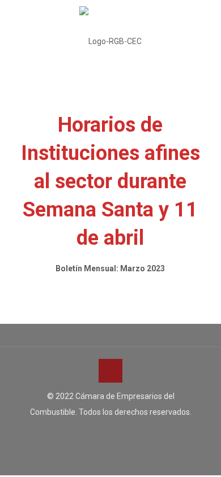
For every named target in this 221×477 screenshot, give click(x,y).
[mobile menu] (205, 22)
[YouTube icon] (111, 433)
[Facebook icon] (99, 433)
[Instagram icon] (122, 433)
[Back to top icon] (110, 371)
